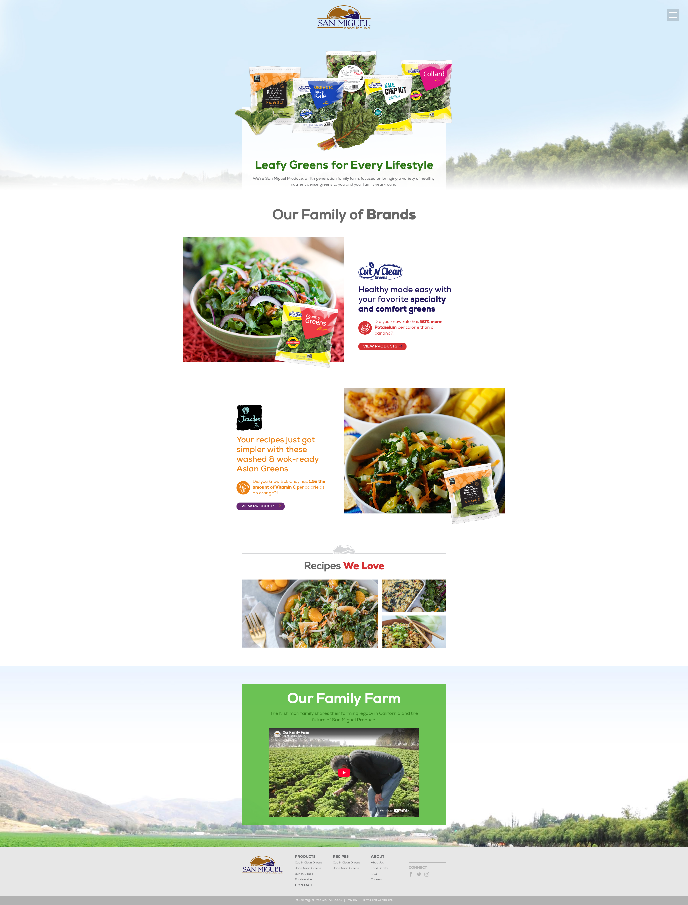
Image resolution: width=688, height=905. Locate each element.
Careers (376, 879)
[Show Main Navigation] (673, 15)
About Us (377, 862)
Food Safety (379, 868)
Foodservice (303, 879)
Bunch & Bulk (304, 874)
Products (305, 857)
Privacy (352, 900)
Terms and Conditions (377, 900)
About (377, 857)
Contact (304, 885)
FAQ (374, 874)
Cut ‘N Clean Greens (308, 862)
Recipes (341, 857)
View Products (380, 347)
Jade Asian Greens (308, 868)
